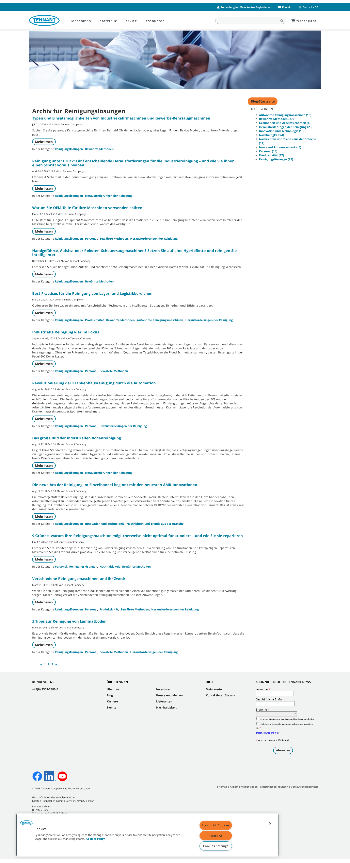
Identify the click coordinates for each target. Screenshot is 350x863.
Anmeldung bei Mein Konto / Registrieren (246, 7)
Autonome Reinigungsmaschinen (160, 320)
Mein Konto (214, 689)
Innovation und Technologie (104, 524)
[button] (26, 824)
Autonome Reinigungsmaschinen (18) (285, 115)
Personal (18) (268, 151)
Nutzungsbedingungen (274, 786)
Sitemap (222, 786)
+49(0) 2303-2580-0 (45, 689)
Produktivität (94, 320)
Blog (110, 695)
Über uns (113, 689)
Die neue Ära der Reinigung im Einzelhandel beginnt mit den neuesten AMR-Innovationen (114, 484)
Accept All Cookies (216, 825)
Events (111, 707)
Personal (91, 238)
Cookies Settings (215, 846)
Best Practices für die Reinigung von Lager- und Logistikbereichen (92, 293)
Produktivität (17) (271, 155)
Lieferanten (164, 701)
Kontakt (287, 7)
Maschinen (81, 21)
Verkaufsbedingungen (304, 786)
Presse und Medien (169, 695)
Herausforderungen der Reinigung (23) (286, 127)
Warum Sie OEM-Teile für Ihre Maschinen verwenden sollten (87, 207)
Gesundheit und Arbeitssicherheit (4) (285, 123)
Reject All (216, 836)
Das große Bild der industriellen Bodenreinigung (76, 438)
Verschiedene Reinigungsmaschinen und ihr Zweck (78, 578)
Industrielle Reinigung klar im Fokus (65, 332)
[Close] (270, 823)
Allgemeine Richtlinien (244, 786)
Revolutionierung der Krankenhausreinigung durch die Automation (94, 383)
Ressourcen (154, 21)
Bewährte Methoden (99, 149)
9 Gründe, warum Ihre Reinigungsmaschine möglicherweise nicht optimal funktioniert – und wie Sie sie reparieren (137, 535)
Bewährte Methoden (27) (276, 119)
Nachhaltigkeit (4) (271, 135)
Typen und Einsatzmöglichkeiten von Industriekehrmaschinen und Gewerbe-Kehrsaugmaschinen (121, 118)
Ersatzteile (107, 21)
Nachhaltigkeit (109, 566)
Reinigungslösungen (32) (276, 159)
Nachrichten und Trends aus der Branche (155, 524)
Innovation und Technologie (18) (281, 131)
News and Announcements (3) (280, 147)
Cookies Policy (95, 839)
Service (130, 21)
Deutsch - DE (310, 7)
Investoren (163, 689)
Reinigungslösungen (69, 149)
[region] (147, 835)
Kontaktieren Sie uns (220, 695)
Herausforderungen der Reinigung (108, 196)
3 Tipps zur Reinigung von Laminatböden (69, 621)
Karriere (112, 701)
